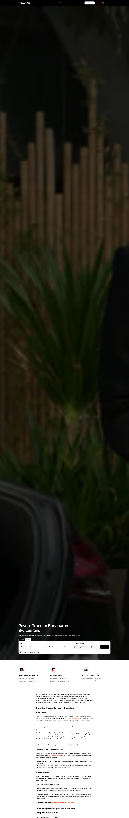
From (21, 643)
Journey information (78, 643)
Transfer (22, 639)
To (48, 643)
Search (105, 647)
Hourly (28, 639)
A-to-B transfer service (54, 756)
